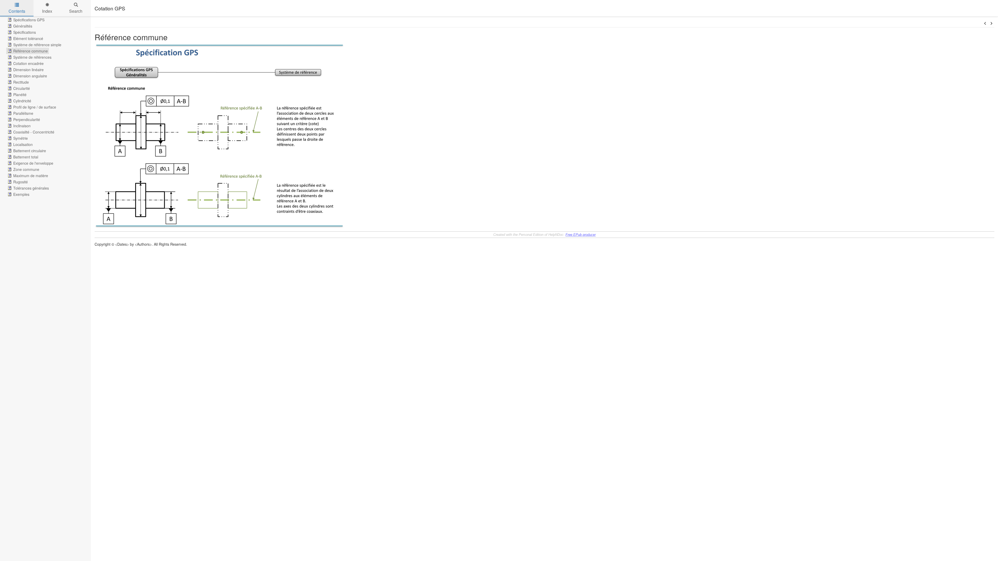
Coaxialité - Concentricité (33, 132)
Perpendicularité (26, 119)
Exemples (21, 194)
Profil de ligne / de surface (34, 107)
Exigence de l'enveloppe (33, 163)
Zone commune (26, 169)
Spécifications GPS (28, 19)
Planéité (20, 94)
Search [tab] (75, 11)
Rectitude (21, 82)
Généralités (22, 26)
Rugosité (20, 181)
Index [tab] (47, 11)
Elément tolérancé (28, 38)
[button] (985, 23)
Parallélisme (23, 113)
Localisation (23, 144)
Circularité (21, 88)
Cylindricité (22, 100)
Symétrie (20, 138)
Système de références (32, 57)
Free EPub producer (581, 235)
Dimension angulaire (30, 75)
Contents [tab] (17, 11)
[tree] (45, 107)
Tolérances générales (31, 188)
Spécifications (24, 32)
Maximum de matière (30, 175)
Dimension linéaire (28, 69)
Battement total (25, 156)
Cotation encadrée (28, 63)
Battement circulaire (29, 150)
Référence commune (30, 51)
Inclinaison (22, 125)
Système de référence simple (37, 44)
